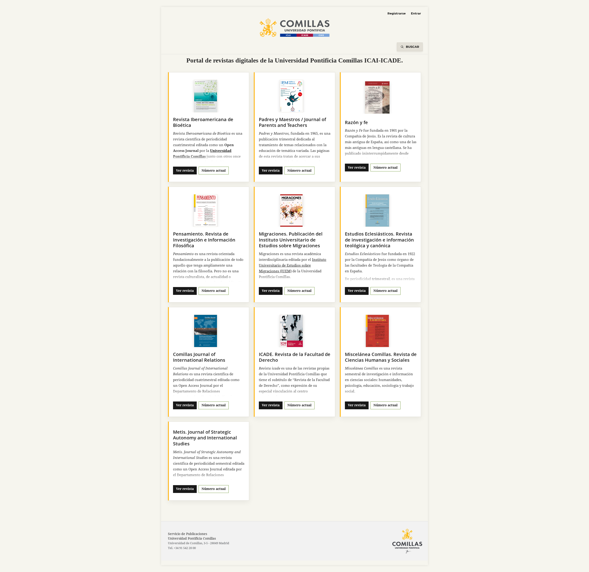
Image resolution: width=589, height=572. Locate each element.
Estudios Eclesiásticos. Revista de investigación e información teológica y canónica (379, 240)
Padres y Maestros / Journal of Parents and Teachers (292, 122)
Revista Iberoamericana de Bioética (203, 122)
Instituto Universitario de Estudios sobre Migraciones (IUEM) (292, 265)
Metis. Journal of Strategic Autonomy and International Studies (205, 438)
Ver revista (185, 170)
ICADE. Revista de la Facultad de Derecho (294, 357)
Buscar (412, 46)
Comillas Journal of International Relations (199, 357)
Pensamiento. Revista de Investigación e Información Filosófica (204, 240)
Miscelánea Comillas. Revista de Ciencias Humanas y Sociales (381, 357)
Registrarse (396, 13)
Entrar (416, 13)
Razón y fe (356, 122)
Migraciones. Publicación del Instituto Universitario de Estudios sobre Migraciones (291, 240)
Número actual (214, 170)
